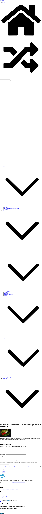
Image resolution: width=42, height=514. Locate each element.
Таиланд (6, 209)
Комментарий (3, 454)
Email (1, 458)
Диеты (5, 295)
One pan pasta (9, 377)
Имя (1, 456)
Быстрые (6, 338)
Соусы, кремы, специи (8, 294)
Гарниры (8, 291)
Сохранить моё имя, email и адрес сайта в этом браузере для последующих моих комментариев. (19, 462)
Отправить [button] (2, 513)
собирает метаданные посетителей (18, 482)
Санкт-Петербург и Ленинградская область (10, 489)
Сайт (1, 460)
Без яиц (8, 336)
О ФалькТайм (4, 378)
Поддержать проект (6, 498)
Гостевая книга (7, 419)
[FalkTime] (21, 36)
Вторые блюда (7, 252)
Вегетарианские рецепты (11, 333)
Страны (3, 166)
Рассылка (4, 497)
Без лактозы (9, 335)
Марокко (6, 207)
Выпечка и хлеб (7, 293)
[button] (22, 206)
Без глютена (9, 334)
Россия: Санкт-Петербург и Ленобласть (11, 208)
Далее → (3, 442)
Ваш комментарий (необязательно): (8, 508)
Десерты (6, 292)
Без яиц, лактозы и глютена (12, 337)
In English (4, 2)
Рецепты (3, 210)
